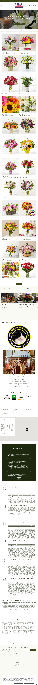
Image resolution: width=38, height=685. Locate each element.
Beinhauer (29, 529)
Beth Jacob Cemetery (15, 532)
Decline (29, 682)
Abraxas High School (26, 546)
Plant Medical (20, 514)
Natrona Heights (30, 498)
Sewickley (18, 501)
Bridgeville (30, 490)
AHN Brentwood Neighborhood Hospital (15, 507)
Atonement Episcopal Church (23, 575)
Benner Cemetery (29, 530)
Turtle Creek (26, 502)
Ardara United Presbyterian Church (14, 573)
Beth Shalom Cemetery (24, 532)
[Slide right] (21, 317)
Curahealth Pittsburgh (15, 509)
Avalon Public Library (16, 556)
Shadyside (21, 501)
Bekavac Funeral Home (21, 530)
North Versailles (15, 499)
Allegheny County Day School (23, 550)
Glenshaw (9, 495)
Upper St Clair (32, 502)
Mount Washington (17, 498)
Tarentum (19, 502)
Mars (28, 496)
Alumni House (21, 551)
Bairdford (22, 489)
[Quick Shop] (29, 6)
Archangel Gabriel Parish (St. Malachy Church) (26, 572)
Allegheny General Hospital (15, 508)
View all (19, 283)
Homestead (25, 495)
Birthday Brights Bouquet (23, 53)
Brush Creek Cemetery (16, 536)
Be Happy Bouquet (22, 156)
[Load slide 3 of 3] (19, 30)
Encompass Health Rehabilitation (25, 509)
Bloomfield (12, 490)
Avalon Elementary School (23, 555)
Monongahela (18, 497)
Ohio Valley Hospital (14, 514)
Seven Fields (14, 501)
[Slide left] (17, 317)
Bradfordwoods (25, 490)
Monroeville (23, 497)
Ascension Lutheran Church (22, 574)
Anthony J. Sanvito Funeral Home (25, 527)
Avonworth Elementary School (25, 556)
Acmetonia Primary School (20, 547)
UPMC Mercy (13, 517)
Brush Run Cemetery (26, 536)
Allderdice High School (31, 549)
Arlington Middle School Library (29, 553)
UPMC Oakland (18, 517)
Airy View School (14, 549)
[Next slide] (21, 30)
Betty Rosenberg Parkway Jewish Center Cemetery (23, 533)
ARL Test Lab (32, 545)
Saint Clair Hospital (27, 514)
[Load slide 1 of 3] (16, 30)
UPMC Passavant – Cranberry (27, 517)
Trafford (22, 502)
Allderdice (25, 549)
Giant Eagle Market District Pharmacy (21, 511)
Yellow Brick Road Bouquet (7, 260)
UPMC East (14, 516)
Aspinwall (18, 489)
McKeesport (10, 497)
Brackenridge (16, 490)
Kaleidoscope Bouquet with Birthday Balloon (27, 218)
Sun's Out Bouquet (5, 136)
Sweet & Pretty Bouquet (23, 177)
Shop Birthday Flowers (19, 22)
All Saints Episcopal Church (23, 565)
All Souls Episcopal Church (23, 566)
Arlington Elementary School (17, 553)
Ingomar (13, 496)
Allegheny (9, 489)
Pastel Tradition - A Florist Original (8, 53)
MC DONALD (24, 496)
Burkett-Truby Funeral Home (26, 537)
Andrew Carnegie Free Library (29, 551)
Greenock (13, 495)
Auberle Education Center (14, 555)
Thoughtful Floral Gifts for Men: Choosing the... (26, 305)
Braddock (20, 490)
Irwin (16, 496)
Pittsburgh (21, 500)
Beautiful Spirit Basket (23, 260)
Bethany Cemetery (31, 532)
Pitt (18, 500)
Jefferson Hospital (29, 512)
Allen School (17, 551)
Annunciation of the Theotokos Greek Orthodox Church (21, 569)
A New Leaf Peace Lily (23, 94)
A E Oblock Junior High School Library (24, 544)
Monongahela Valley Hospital (21, 513)
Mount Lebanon (11, 498)
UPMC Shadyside (30, 518)
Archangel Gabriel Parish (12, 572)
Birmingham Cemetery (23, 534)
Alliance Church (17, 568)
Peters (11, 500)
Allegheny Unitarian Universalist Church (21, 567)
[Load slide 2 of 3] (18, 30)
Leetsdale (19, 496)
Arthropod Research (11, 554)
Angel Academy (24, 552)
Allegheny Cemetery (21, 526)
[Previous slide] (14, 30)
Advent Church (13, 564)
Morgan (33, 497)
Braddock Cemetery (29, 535)
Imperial (33, 495)
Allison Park (14, 489)
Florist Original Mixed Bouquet (7, 115)
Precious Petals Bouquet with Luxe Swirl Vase (10, 177)
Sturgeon (11, 502)
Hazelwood (21, 495)
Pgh (13, 500)
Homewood (29, 495)
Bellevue (30, 489)
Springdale (30, 501)
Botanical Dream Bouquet (23, 136)
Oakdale (19, 499)
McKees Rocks (32, 496)
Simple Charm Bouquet (6, 218)
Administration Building (30, 547)
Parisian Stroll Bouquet (6, 198)
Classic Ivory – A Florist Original (24, 115)
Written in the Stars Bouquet (7, 156)
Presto (25, 500)
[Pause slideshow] (24, 30)
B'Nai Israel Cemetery (15, 529)
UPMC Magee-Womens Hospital (22, 516)
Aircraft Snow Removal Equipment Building (16, 548)
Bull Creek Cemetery (16, 537)
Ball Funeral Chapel (23, 529)
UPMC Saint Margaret (22, 518)
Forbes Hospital (27, 510)
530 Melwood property (12, 544)
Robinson (28, 500)
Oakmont (26, 499)
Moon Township (29, 497)
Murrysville (24, 498)
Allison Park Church (23, 568)
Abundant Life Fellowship (12, 563)
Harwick (16, 495)
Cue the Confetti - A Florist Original (25, 239)
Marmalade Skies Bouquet (6, 239)
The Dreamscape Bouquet (23, 198)
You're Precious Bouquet (6, 94)
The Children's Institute (19, 515)
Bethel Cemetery (11, 533)
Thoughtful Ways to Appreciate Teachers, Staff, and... (8, 305)
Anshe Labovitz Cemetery (14, 527)
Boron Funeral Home (21, 535)
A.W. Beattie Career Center (25, 545)
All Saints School (20, 549)
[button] (2, 6)
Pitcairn (16, 500)
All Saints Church (14, 565)
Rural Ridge (33, 500)
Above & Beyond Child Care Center (15, 546)
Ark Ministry (23, 573)
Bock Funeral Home (31, 534)
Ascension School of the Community (22, 554)
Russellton (9, 501)
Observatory (31, 499)
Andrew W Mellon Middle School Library (15, 552)
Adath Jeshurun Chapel (21, 563)
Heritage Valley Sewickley (21, 512)
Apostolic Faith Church (18, 570)
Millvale (14, 497)
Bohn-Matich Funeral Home (12, 535)
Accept (18, 682)
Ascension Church (14, 574)
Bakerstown (26, 489)
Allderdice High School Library (13, 550)
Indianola (9, 496)
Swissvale (14, 502)
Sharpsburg (26, 501)
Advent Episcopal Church (20, 564)
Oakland (22, 499)
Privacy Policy (31, 680)
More (19, 478)
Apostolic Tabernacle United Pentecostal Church (25, 571)
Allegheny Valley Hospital (25, 508)
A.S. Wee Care (17, 545)
